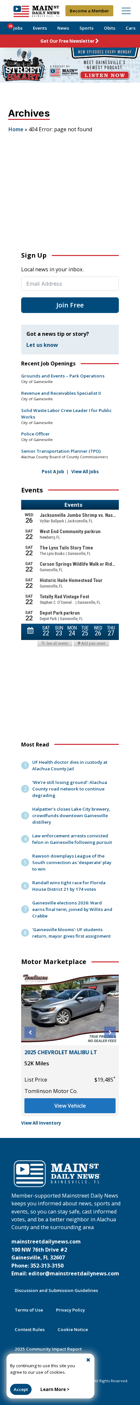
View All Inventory (41, 1123)
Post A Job (53, 472)
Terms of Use (29, 1310)
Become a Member (89, 11)
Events (40, 28)
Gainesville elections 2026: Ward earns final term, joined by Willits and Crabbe (72, 909)
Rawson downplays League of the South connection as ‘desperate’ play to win (71, 862)
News (63, 28)
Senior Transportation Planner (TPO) (61, 451)
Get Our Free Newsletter (67, 41)
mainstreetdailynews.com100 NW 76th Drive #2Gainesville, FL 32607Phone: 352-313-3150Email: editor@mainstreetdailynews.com (65, 1257)
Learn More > (54, 1389)
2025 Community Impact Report (48, 1349)
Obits (109, 28)
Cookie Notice (73, 1329)
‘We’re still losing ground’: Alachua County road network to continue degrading (69, 788)
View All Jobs (85, 472)
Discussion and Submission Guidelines (56, 1290)
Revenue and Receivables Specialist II (61, 393)
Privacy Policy (70, 1310)
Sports (86, 28)
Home (15, 129)
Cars (130, 28)
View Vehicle (70, 1105)
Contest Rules (30, 1329)
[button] (30, 1032)
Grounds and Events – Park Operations (63, 376)
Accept (21, 1389)
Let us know (42, 344)
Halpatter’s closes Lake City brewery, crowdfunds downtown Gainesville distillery (71, 815)
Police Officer (35, 434)
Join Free (70, 305)
